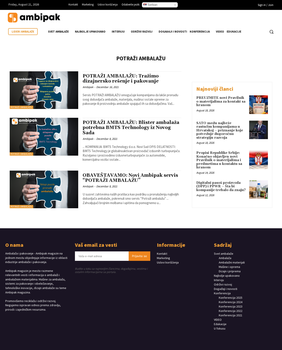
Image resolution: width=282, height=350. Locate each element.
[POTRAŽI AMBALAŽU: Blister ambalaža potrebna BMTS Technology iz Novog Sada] (44, 136)
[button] (271, 31)
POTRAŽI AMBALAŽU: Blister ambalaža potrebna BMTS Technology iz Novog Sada (131, 128)
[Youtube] (228, 5)
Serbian (152, 4)
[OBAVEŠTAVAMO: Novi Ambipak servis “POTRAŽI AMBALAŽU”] (44, 189)
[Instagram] (214, 5)
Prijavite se (139, 256)
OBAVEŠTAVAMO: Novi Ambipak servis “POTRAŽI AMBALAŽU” (130, 178)
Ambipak (88, 87)
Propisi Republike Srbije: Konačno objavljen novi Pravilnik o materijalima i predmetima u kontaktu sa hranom (219, 160)
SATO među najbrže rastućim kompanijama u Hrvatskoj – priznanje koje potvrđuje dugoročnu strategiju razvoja (219, 130)
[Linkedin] (221, 5)
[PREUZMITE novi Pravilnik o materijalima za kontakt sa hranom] (258, 104)
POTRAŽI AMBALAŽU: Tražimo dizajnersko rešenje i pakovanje (121, 78)
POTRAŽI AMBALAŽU (21, 107)
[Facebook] (208, 5)
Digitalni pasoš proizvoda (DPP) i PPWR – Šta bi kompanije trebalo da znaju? (221, 186)
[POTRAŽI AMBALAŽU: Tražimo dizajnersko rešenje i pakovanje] (44, 90)
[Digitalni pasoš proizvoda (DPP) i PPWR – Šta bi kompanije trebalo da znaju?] (258, 189)
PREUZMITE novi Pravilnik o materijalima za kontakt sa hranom (220, 101)
